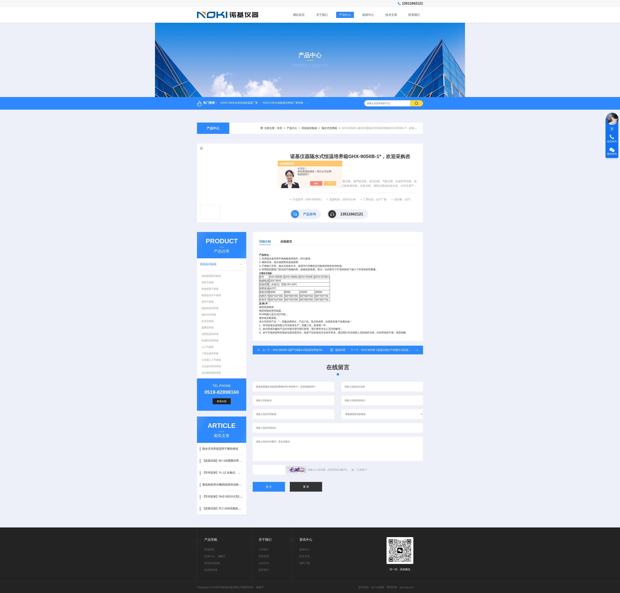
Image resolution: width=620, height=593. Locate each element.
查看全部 (222, 401)
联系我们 (414, 14)
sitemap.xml (406, 587)
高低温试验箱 (309, 128)
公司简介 (264, 549)
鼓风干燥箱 (208, 282)
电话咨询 (612, 141)
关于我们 (322, 14)
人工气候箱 (208, 346)
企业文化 (264, 563)
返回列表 (340, 350)
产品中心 (345, 14)
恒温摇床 (209, 549)
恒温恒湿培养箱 (210, 340)
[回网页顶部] (612, 129)
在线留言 (286, 241)
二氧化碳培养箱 (210, 353)
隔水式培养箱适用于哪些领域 (220, 448)
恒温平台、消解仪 (214, 556)
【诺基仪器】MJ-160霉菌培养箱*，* (222, 460)
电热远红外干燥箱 (211, 295)
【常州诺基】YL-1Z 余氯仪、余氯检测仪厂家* (222, 472)
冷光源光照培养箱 (211, 366)
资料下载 (304, 563)
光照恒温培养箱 (210, 334)
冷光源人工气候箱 (211, 359)
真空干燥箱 (208, 301)
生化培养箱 (208, 321)
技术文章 (391, 14)
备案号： (261, 587)
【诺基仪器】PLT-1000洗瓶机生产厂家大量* (222, 508)
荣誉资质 (264, 556)
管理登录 (392, 587)
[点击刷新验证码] (296, 470)
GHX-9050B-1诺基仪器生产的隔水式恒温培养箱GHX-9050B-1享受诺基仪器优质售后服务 (412, 350)
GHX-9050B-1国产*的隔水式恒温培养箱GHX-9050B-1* (304, 350)
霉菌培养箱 (208, 327)
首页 (279, 128)
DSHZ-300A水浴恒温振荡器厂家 (239, 102)
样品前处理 (210, 569)
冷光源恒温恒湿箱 (211, 372)
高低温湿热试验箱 (211, 275)
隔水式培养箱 (329, 128)
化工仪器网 (377, 587)
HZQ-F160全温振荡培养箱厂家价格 (283, 102)
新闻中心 (368, 14)
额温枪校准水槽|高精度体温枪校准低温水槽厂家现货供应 (222, 484)
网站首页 (299, 14)
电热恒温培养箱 (210, 308)
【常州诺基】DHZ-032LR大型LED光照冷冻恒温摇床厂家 (222, 496)
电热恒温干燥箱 (210, 288)
